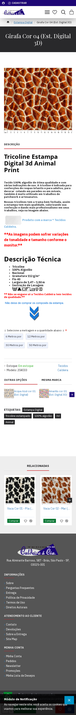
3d (58, 416)
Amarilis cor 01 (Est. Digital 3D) (58, 393)
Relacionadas (38, 466)
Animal (9, 422)
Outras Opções (15, 380)
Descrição (12, 144)
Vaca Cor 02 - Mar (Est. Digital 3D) (57, 508)
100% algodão (43, 416)
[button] (4, 394)
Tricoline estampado (17, 416)
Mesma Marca (51, 380)
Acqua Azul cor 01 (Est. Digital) (25, 393)
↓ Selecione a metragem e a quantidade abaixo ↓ (34, 330)
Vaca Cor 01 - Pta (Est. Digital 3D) (20, 508)
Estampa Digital (23, 22)
